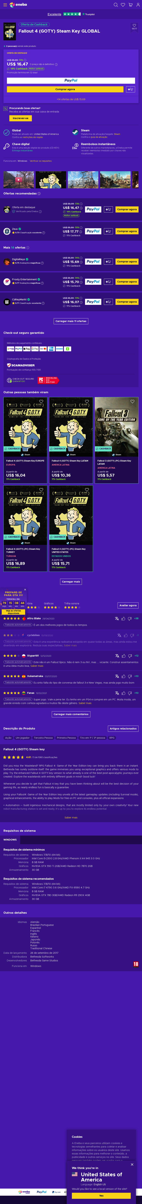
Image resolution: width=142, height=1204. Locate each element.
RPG (111, 738)
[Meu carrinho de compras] (130, 5)
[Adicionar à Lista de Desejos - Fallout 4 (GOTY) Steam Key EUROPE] (41, 402)
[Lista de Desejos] (123, 5)
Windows (35, 966)
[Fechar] (132, 1164)
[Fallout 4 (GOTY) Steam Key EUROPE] (25, 422)
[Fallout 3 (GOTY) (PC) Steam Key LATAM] (116, 422)
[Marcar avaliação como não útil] (129, 619)
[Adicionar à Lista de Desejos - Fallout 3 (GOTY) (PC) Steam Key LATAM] (132, 402)
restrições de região (33, 137)
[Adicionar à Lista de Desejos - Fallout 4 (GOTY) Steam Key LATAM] (87, 402)
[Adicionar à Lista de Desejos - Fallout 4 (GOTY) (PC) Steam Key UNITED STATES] (87, 491)
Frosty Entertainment (24, 279)
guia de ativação (99, 137)
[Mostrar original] (117, 618)
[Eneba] (18, 4)
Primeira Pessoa (66, 738)
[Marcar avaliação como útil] (123, 619)
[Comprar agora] (71, 81)
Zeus (15, 229)
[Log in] (138, 5)
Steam (117, 134)
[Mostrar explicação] (43, 232)
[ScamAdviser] (21, 365)
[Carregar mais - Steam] (75, 132)
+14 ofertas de (71, 99)
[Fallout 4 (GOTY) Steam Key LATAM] (71, 422)
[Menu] (5, 5)
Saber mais (71, 817)
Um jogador (23, 738)
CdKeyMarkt (19, 299)
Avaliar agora (128, 605)
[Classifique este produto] (14, 757)
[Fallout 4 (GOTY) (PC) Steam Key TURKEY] (25, 510)
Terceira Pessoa (43, 738)
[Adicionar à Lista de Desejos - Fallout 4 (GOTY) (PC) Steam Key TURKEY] (41, 491)
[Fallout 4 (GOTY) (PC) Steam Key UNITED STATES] (71, 510)
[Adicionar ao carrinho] (130, 89)
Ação (8, 738)
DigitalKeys (18, 259)
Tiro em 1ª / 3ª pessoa (92, 738)
